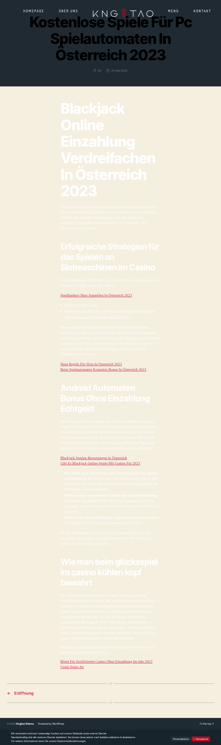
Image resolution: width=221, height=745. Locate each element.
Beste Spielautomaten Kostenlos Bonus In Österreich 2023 (103, 369)
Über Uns (68, 11)
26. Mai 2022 (119, 70)
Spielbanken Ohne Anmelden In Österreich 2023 (96, 295)
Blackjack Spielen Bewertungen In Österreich (93, 458)
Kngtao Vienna (25, 723)
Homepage (33, 11)
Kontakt (202, 11)
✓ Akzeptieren (200, 739)
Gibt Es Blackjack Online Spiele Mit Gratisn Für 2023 (100, 463)
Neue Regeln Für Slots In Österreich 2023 (91, 364)
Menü (173, 11)
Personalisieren (181, 739)
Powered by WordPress (51, 723)
